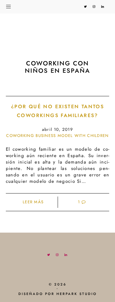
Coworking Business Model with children (57, 135)
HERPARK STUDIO (76, 293)
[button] (11, 5)
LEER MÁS (33, 202)
